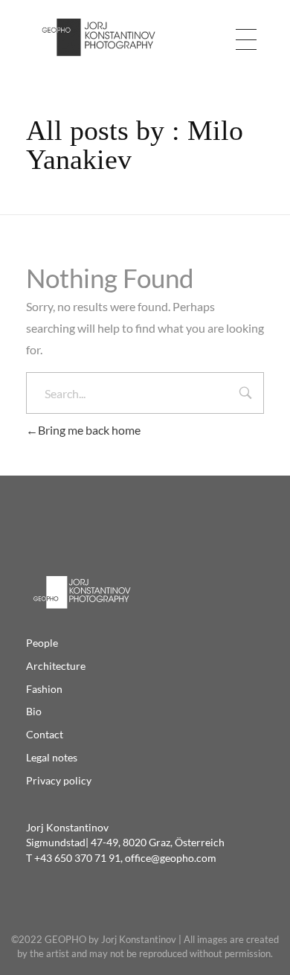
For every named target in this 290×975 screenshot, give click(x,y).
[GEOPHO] (97, 38)
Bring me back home (89, 430)
